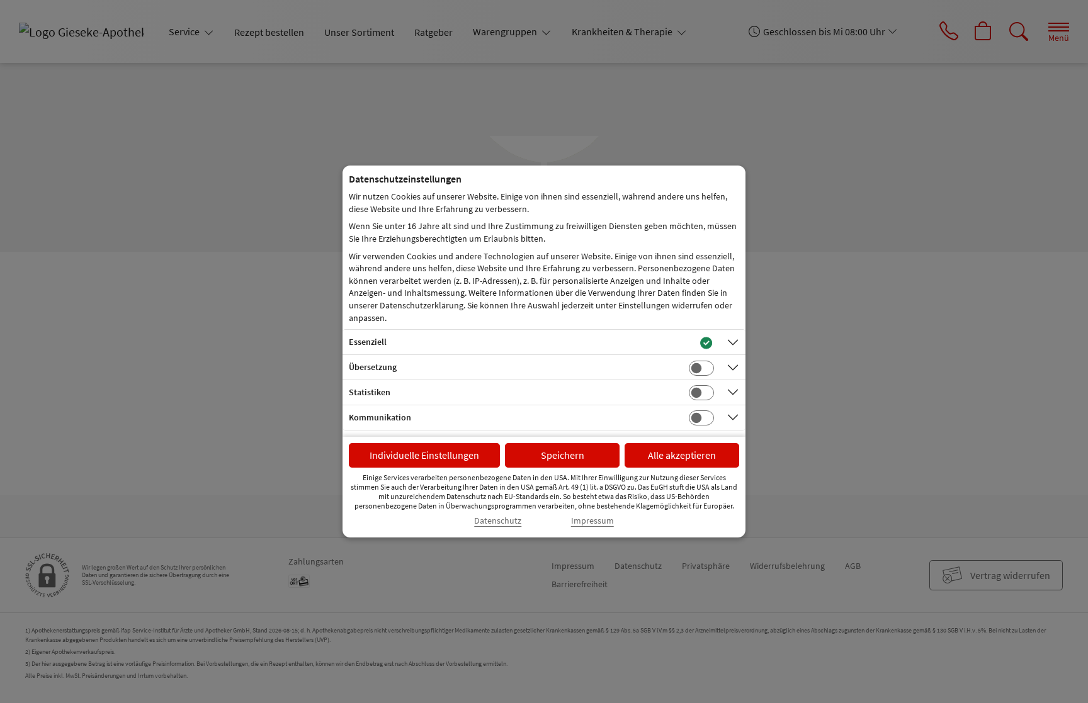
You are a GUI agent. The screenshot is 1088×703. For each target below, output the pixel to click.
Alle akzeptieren (682, 455)
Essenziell (368, 341)
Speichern (562, 455)
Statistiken (369, 392)
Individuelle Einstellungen (424, 455)
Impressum (592, 520)
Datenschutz (497, 520)
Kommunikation (380, 417)
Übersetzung (373, 367)
